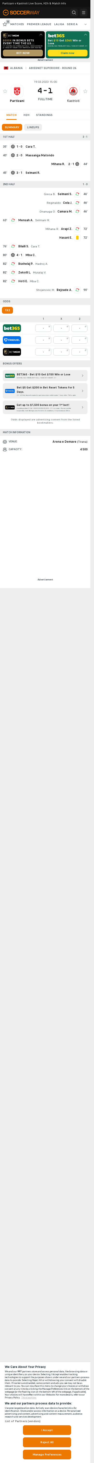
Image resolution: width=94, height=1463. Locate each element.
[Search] (74, 12)
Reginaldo (54, 203)
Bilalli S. (23, 246)
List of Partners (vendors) (22, 1421)
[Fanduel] (12, 340)
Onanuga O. (47, 211)
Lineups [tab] (33, 127)
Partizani (17, 101)
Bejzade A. (64, 290)
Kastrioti (73, 101)
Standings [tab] (44, 115)
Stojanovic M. (45, 290)
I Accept (47, 1430)
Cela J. (67, 203)
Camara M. (64, 211)
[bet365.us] (12, 328)
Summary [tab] (12, 127)
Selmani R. (42, 220)
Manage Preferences (47, 1454)
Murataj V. (39, 272)
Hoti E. (23, 281)
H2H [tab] (26, 115)
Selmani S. (65, 194)
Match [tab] (11, 115)
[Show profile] (17, 91)
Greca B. (50, 194)
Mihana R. (52, 229)
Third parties (28, 1397)
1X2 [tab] (7, 310)
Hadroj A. (41, 264)
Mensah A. (25, 220)
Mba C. (34, 281)
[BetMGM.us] (12, 352)
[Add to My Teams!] (5, 91)
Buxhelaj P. (25, 264)
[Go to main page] (24, 12)
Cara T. (35, 246)
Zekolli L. (24, 272)
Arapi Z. (66, 229)
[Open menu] (83, 12)
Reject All (47, 1442)
